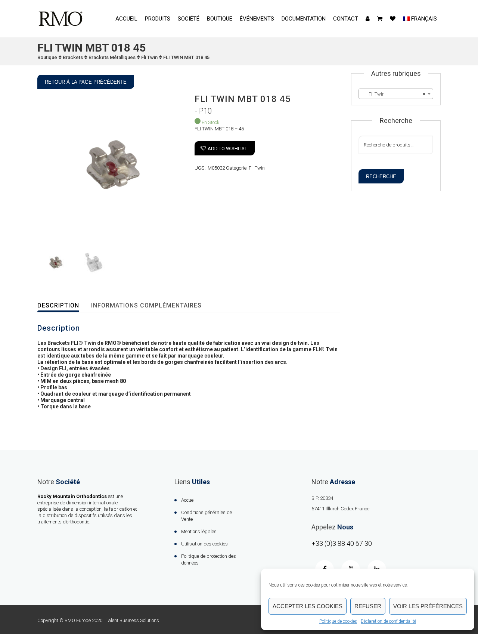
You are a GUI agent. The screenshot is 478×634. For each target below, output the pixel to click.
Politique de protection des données (208, 559)
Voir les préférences (428, 606)
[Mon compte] (368, 18)
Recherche (381, 176)
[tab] (63, 305)
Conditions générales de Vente (206, 516)
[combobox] (395, 94)
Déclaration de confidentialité (388, 621)
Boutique (219, 18)
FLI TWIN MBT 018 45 (186, 57)
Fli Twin (149, 57)
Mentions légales (199, 531)
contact (345, 18)
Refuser (367, 606)
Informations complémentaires (146, 305)
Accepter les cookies (307, 606)
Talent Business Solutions (132, 620)
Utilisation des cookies (204, 544)
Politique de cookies (338, 621)
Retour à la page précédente (86, 82)
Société (188, 18)
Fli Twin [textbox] (393, 94)
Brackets (73, 57)
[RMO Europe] (60, 18)
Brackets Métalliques (112, 57)
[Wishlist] (392, 18)
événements (257, 18)
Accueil (126, 18)
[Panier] (379, 18)
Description (58, 305)
